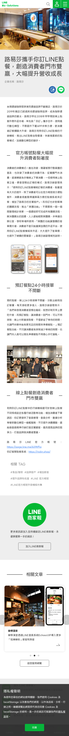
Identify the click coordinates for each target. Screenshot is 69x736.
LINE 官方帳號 (41, 479)
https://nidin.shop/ (39, 452)
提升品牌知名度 (20, 479)
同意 (34, 728)
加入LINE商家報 (34, 546)
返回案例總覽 (34, 663)
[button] (30, 655)
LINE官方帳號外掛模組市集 (27, 485)
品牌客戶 (31, 472)
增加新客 (44, 472)
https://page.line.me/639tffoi (24, 447)
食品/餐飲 (17, 472)
